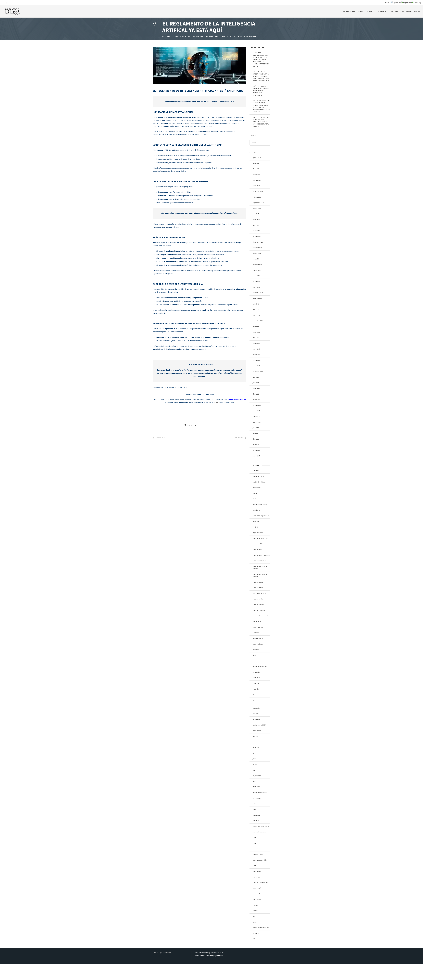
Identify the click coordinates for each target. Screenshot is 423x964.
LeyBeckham (257, 776)
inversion (256, 742)
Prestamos (256, 815)
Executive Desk (258, 644)
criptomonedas (258, 533)
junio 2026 (256, 163)
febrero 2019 (257, 360)
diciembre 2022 (258, 293)
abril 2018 (256, 394)
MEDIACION (256, 787)
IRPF (254, 753)
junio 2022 (256, 304)
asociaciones (257, 488)
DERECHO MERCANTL (259, 593)
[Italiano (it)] (416, 2)
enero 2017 (256, 456)
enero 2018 (256, 411)
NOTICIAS (394, 11)
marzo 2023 (256, 276)
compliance (169, 36)
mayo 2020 (256, 332)
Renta (254, 866)
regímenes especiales (260, 860)
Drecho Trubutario (258, 627)
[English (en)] (406, 2)
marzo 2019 (256, 355)
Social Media (251, 36)
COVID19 (255, 527)
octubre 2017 (257, 416)
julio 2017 (256, 428)
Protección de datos (259, 832)
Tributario (256, 933)
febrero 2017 (257, 450)
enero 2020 (256, 349)
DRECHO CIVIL (257, 621)
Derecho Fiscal (181, 36)
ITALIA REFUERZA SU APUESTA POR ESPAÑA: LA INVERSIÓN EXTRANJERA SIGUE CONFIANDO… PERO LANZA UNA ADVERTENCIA (261, 76)
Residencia (256, 877)
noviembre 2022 (258, 298)
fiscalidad (256, 661)
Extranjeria (256, 650)
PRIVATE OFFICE (382, 11)
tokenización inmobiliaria (261, 928)
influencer (256, 714)
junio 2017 (256, 433)
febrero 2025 (257, 236)
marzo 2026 (256, 174)
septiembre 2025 (258, 203)
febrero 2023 (257, 281)
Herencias (256, 689)
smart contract (257, 894)
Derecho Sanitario (258, 599)
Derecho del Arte (258, 544)
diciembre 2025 (258, 191)
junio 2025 (256, 214)
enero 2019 (256, 366)
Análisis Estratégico (259, 482)
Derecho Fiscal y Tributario (261, 555)
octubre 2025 (257, 197)
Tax (254, 916)
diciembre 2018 (258, 371)
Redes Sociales (227, 36)
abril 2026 (256, 169)
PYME (254, 838)
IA (253, 700)
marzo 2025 (256, 231)
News (254, 804)
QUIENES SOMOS (349, 11)
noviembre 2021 (258, 321)
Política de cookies (202, 952)
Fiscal (190, 36)
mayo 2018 (256, 388)
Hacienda (256, 683)
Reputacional (257, 871)
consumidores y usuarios (261, 516)
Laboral (255, 764)
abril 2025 (256, 225)
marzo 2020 (256, 343)
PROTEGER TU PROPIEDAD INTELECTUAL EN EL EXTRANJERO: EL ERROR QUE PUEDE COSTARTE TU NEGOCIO (261, 121)
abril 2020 (256, 338)
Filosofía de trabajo (207, 955)
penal (254, 809)
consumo (256, 521)
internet (217, 36)
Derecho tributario (259, 610)
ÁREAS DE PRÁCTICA (365, 11)
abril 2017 (256, 439)
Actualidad (256, 471)
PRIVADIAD (256, 821)
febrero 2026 (257, 180)
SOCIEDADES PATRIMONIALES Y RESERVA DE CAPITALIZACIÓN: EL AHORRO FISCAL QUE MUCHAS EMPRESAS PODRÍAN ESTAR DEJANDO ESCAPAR (261, 59)
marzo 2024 (256, 259)
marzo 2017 (256, 445)
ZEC (254, 939)
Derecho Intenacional (259, 561)
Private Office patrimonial (261, 826)
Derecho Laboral (258, 582)
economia (256, 633)
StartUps (255, 911)
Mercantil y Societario (260, 792)
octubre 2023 (257, 270)
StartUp (255, 905)
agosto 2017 (257, 422)
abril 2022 (256, 310)
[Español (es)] (396, 2)
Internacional (257, 731)
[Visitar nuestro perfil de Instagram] (4, 2)
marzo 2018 (256, 400)
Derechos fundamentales (261, 616)
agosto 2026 (257, 158)
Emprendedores (258, 638)
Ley (254, 770)
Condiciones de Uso (217, 952)
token (254, 922)
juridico (255, 759)
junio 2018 (256, 383)
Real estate (256, 849)
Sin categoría (239, 36)
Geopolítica (256, 672)
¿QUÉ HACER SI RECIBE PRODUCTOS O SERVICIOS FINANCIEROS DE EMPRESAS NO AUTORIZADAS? (261, 90)
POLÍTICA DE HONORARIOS (410, 11)
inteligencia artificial (205, 36)
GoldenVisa (256, 678)
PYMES (255, 843)
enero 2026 (256, 186)
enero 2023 (256, 287)
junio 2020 (256, 326)
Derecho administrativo (260, 538)
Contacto (219, 955)
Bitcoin (255, 493)
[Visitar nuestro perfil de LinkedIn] (8, 2)
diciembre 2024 (258, 242)
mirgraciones (257, 798)
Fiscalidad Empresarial (260, 666)
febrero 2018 (257, 405)
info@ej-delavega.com (237, 399)
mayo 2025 (256, 220)
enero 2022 (256, 315)
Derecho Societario (259, 605)
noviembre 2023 (258, 265)
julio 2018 (256, 377)
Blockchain (256, 499)
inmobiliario (256, 719)
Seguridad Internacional (260, 883)
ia (194, 36)
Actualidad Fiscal (258, 476)
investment (256, 747)
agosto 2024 (257, 253)
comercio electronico (260, 504)
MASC (254, 781)
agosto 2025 (257, 208)
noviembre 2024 (258, 248)
